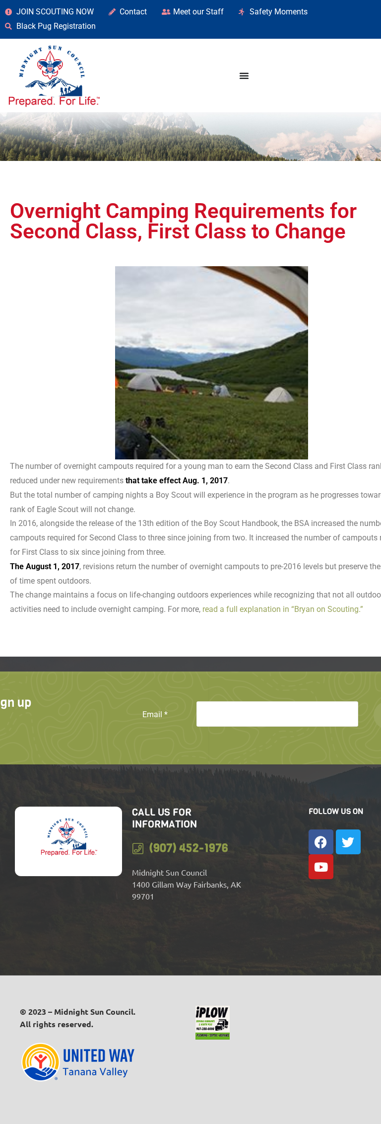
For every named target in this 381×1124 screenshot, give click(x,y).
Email (155, 714)
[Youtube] (321, 866)
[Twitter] (348, 841)
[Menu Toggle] (244, 75)
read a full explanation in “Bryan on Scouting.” (281, 609)
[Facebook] (321, 841)
